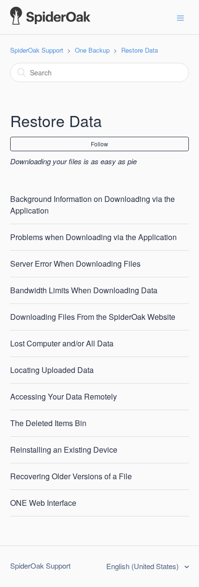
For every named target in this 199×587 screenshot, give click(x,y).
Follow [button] (99, 144)
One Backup (92, 50)
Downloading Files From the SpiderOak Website (92, 316)
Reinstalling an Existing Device (63, 449)
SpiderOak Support (36, 50)
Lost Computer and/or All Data (62, 343)
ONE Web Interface (43, 502)
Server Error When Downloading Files (75, 263)
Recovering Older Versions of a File (71, 476)
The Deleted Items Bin (48, 423)
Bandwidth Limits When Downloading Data (83, 290)
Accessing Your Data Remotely (63, 396)
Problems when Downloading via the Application (93, 237)
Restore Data (139, 50)
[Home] (50, 21)
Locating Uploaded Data (52, 369)
